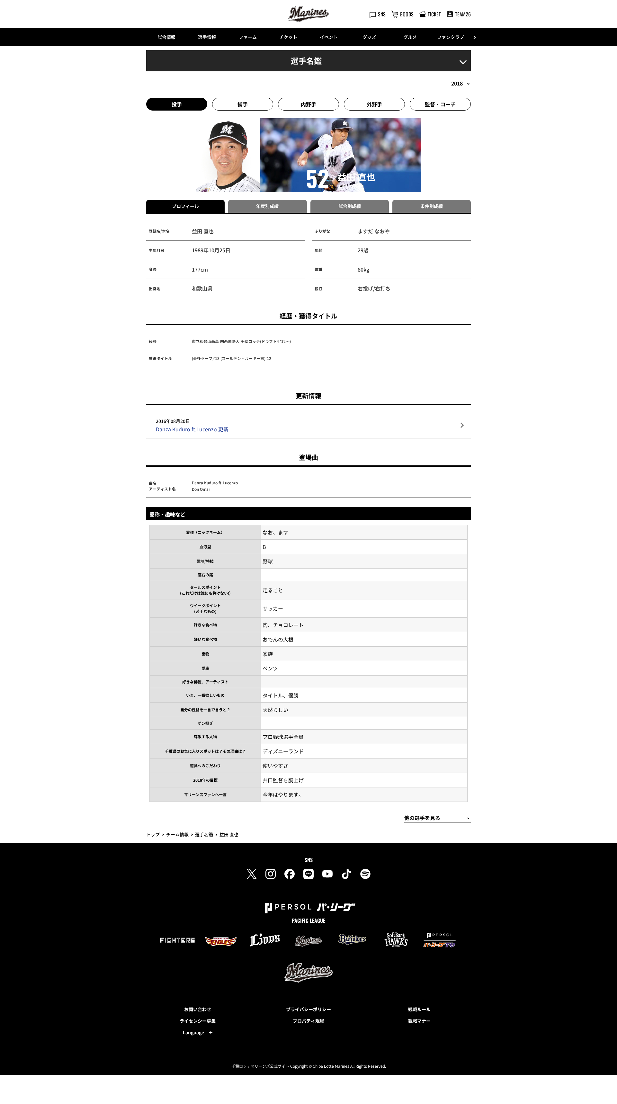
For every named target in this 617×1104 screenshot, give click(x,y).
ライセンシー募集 (198, 1021)
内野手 (308, 104)
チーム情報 (177, 834)
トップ (153, 834)
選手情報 (207, 37)
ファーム (248, 37)
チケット (288, 37)
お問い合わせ (197, 1009)
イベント (329, 37)
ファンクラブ (450, 37)
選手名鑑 (204, 834)
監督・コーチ (440, 104)
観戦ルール (419, 1009)
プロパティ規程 (308, 1021)
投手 (177, 104)
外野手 (374, 104)
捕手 (242, 104)
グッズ (369, 37)
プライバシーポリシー (308, 1009)
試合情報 (166, 37)
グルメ (410, 37)
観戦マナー (419, 1021)
